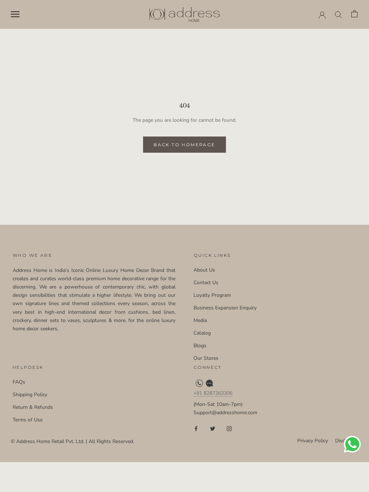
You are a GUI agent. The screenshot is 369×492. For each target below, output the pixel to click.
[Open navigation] (15, 14)
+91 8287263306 (213, 393)
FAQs (19, 382)
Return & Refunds (33, 407)
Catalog (202, 333)
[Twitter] (212, 428)
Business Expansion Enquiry (225, 307)
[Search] (338, 14)
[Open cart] (354, 14)
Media (200, 320)
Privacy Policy (312, 440)
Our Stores (206, 358)
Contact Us (206, 282)
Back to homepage (184, 144)
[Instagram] (229, 428)
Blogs (200, 345)
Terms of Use (28, 419)
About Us (204, 270)
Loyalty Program (212, 295)
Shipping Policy (30, 394)
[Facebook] (196, 428)
